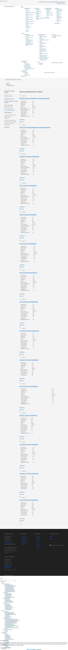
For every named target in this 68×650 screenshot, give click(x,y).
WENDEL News (23, 76)
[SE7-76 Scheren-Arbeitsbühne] (19, 182)
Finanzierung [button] (5, 628)
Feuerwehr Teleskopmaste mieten (28, 27)
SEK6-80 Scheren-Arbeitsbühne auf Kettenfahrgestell (34, 98)
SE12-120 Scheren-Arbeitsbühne (28, 500)
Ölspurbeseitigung (28, 66)
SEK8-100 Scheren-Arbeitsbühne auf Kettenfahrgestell (34, 127)
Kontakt (38, 536)
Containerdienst (27, 65)
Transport (23, 544)
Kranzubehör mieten (8, 608)
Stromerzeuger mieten (8, 609)
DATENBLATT (22, 119)
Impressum (38, 538)
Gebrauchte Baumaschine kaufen (10, 624)
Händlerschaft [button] (5, 630)
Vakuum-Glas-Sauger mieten (9, 607)
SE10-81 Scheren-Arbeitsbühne (28, 415)
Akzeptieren (3, 647)
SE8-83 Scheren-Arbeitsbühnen (28, 272)
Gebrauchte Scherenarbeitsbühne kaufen (43, 36)
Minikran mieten (59, 10)
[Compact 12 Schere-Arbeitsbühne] (19, 470)
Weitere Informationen (31, 649)
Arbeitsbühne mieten (27, 8)
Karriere (38, 547)
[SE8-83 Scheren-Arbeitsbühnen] (19, 269)
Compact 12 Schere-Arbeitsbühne (28, 473)
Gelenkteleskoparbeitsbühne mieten (10, 585)
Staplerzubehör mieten (8, 596)
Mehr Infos (21, 121)
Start (22, 6)
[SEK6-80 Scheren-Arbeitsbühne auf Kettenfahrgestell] (19, 94)
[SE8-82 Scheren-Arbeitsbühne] (19, 211)
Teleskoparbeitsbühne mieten (9, 586)
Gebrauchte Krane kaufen (44, 57)
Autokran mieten (59, 9)
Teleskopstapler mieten (8, 594)
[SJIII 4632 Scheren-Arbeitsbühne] (19, 440)
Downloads (26, 72)
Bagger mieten (48, 9)
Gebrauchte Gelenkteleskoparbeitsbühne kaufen (44, 39)
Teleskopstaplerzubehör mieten (9, 597)
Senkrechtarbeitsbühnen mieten (10, 589)
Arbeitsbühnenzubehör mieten (9, 590)
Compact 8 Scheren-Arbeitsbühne (28, 360)
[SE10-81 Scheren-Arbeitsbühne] (19, 411)
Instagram (51, 538)
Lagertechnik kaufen (29, 43)
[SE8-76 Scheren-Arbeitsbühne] (19, 240)
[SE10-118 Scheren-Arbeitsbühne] (19, 382)
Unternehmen (23, 70)
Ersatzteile (41, 64)
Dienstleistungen (4, 632)
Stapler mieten (36, 8)
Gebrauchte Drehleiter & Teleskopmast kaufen (12, 627)
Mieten (22, 7)
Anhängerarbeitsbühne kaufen (9, 612)
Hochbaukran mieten (8, 606)
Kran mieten (57, 8)
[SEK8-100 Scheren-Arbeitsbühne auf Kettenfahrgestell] (19, 123)
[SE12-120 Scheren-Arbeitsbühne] (19, 496)
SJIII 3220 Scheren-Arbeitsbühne (28, 301)
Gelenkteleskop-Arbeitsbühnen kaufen (10, 614)
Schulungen (27, 69)
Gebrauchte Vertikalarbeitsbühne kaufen (43, 46)
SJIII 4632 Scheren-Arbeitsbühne (28, 444)
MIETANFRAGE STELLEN (9, 98)
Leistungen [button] (5, 633)
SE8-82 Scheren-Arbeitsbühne (28, 214)
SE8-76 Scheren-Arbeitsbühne (28, 243)
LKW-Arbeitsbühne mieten (28, 10)
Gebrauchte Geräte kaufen (7, 618)
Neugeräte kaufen (6, 611)
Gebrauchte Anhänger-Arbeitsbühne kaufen (11, 625)
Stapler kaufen (28, 42)
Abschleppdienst (27, 64)
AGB (37, 542)
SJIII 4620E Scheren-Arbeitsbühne (29, 331)
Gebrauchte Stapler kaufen (9, 623)
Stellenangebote (27, 75)
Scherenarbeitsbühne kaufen (9, 613)
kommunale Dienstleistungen (29, 68)
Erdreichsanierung (28, 67)
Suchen (1, 580)
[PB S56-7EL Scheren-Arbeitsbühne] (19, 152)
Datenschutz (39, 540)
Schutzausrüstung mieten (9, 601)
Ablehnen (9, 647)
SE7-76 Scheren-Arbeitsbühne (28, 185)
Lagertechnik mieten (8, 595)
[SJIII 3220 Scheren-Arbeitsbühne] (19, 298)
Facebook (51, 536)
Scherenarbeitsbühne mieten (9, 587)
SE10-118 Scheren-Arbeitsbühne (28, 386)
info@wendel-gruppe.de (11, 109)
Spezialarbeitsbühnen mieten (9, 588)
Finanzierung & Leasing (57, 35)
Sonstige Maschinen (8, 600)
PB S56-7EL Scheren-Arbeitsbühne (29, 156)
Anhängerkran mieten (8, 605)
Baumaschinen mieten (48, 8)
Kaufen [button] (3, 610)
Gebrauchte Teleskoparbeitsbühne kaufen (43, 43)
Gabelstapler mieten (8, 593)
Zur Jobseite (6, 127)
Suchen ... (2, 1)
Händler (54, 37)
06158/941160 (54, 2)
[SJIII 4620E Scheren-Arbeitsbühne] (19, 327)
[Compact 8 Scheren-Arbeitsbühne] (19, 356)
